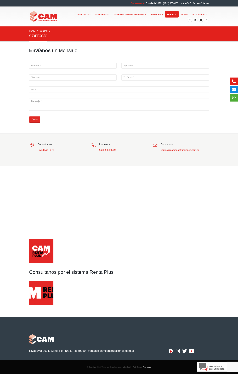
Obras (170, 14)
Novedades (101, 14)
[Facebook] (190, 20)
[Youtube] (201, 20)
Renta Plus (157, 14)
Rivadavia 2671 (153, 3)
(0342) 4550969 (170, 3)
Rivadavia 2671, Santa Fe (46, 350)
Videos (184, 14)
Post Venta (199, 14)
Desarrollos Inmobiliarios (129, 14)
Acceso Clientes (201, 3)
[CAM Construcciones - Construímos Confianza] (44, 16)
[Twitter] (195, 20)
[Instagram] (206, 20)
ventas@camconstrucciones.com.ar (180, 150)
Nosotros (83, 14)
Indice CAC (185, 3)
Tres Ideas (147, 367)
